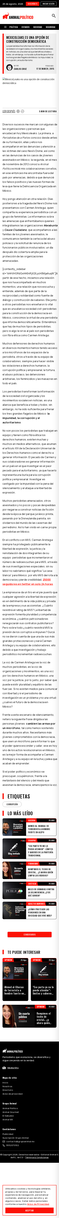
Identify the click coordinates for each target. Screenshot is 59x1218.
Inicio (5, 1082)
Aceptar (29, 1210)
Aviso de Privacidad (38, 1204)
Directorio (8, 1090)
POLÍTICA (13, 27)
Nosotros (7, 1086)
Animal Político (10, 1108)
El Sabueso (8, 1115)
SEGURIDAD (51, 27)
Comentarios (30, 934)
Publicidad (8, 1134)
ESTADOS (25, 27)
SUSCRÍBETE (32, 3)
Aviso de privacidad (12, 1093)
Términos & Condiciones (36, 1157)
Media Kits (13, 1067)
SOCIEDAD (37, 27)
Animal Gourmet (11, 1112)
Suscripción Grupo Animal (16, 1137)
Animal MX (8, 1119)
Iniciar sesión (48, 3)
